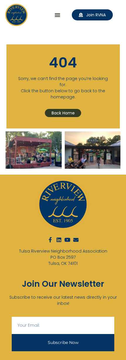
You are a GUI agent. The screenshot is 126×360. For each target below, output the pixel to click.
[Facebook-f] (50, 239)
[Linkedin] (59, 239)
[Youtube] (67, 239)
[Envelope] (76, 239)
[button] (57, 15)
